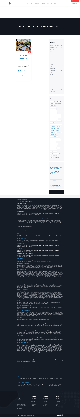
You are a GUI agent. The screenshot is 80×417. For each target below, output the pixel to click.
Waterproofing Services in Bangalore (25, 272)
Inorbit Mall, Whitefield (51, 236)
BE (56, 378)
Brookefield (20, 209)
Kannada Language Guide (54, 136)
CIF (50, 378)
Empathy (39, 385)
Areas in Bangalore (21, 203)
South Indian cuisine (53, 153)
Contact (55, 3)
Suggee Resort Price (38, 267)
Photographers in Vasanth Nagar (29, 333)
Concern (56, 384)
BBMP (36, 379)
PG (21, 379)
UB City (59, 379)
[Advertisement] (40, 12)
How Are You (37, 384)
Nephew (29, 385)
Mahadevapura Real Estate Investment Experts (27, 277)
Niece (58, 386)
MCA (28, 379)
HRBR (39, 379)
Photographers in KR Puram (41, 330)
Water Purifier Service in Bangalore (26, 340)
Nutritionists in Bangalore (27, 271)
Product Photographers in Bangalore (25, 275)
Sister (61, 386)
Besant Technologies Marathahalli (30, 267)
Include (52, 386)
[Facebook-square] (58, 415)
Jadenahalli (36, 207)
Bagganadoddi (19, 207)
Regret (62, 385)
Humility (54, 386)
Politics (51, 76)
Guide (51, 66)
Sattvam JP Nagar (56, 266)
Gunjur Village (50, 208)
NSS (17, 379)
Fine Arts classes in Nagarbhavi (37, 313)
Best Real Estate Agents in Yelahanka (26, 276)
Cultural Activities (53, 126)
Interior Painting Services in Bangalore (49, 271)
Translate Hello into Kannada (23, 266)
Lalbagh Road (60, 205)
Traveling (51, 89)
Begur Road (29, 222)
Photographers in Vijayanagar (39, 333)
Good (51, 384)
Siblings (20, 385)
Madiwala (53, 209)
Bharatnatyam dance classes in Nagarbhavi (52, 312)
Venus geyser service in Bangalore (50, 339)
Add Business (43, 3)
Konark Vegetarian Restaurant (48, 266)
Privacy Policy (32, 415)
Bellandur (49, 209)
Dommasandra (44, 207)
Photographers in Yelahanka (57, 333)
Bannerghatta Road (24, 205)
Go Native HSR (22, 267)
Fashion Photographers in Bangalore (26, 274)
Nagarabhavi (57, 209)
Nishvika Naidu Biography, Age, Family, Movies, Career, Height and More (55, 181)
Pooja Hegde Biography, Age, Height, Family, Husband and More (56, 168)
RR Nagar (19, 222)
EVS (45, 378)
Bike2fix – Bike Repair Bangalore (27, 201)
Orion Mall (18, 235)
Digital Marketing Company (27, 307)
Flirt (34, 386)
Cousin (53, 384)
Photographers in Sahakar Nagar (35, 332)
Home (27, 3)
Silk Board (47, 319)
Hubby (32, 386)
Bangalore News (52, 49)
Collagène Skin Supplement (24, 287)
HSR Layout (60, 208)
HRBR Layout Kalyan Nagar (32, 266)
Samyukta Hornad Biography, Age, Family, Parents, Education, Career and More (55, 177)
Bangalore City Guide (53, 47)
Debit (19, 384)
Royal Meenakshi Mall (24, 236)
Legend (48, 385)
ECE (43, 378)
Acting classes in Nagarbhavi (21, 312)
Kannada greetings (53, 134)
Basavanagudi (19, 205)
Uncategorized (52, 91)
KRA (37, 378)
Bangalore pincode (53, 107)
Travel (57, 155)
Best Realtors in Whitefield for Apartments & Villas (39, 276)
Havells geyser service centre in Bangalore (35, 338)
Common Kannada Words (39, 386)
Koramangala (32, 206)
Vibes (57, 385)
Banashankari (24, 220)
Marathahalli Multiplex (40, 266)
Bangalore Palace (19, 265)
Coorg (60, 124)
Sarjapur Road (28, 220)
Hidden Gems (52, 130)
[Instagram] (62, 415)
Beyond (23, 386)
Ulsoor (43, 221)
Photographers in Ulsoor (20, 333)
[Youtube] (60, 415)
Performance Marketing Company (48, 307)
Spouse (20, 386)
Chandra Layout (25, 226)
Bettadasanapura (59, 207)
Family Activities (59, 126)
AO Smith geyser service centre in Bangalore (32, 337)
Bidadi (23, 207)
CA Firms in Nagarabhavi (52, 272)
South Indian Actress (53, 151)
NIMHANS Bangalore (57, 265)
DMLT (41, 378)
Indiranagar (42, 213)
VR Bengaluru (51, 235)
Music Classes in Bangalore (56, 313)
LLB (32, 379)
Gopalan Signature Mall (57, 235)
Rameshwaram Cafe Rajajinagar (47, 267)
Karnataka (52, 138)
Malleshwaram (45, 205)
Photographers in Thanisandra (55, 332)
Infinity (49, 386)
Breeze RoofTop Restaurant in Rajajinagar (22, 68)
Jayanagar (38, 205)
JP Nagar (34, 213)
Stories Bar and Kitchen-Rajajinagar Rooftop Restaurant (23, 77)
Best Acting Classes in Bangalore (41, 312)
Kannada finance (59, 132)
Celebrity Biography (53, 120)
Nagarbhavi (54, 222)
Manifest (32, 385)
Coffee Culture (53, 122)
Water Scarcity (57, 157)
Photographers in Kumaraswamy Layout (52, 330)
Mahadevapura (45, 208)
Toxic (17, 386)
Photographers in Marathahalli (25, 331)
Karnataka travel (57, 138)
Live (47, 386)
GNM (17, 378)
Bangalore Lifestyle (53, 105)
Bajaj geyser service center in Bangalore (46, 337)
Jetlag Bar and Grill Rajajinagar (22, 75)
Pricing (48, 3)
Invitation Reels (19, 201)
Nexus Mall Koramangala (44, 235)
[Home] (9, 3)
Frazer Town (18, 206)
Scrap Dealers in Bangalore (52, 273)
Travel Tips (52, 157)
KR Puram (39, 222)
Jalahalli (56, 221)
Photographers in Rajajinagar (52, 331)
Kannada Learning (53, 70)
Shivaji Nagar (33, 208)
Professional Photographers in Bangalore (38, 275)
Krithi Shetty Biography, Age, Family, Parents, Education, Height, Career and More (56, 172)
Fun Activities (52, 64)
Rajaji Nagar (26, 221)
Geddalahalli (40, 207)
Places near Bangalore (53, 74)
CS (39, 378)
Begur (26, 222)
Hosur (49, 205)
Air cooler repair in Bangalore (21, 337)
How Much (42, 385)
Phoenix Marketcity (23, 235)
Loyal (25, 386)
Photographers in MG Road (35, 331)
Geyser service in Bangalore (24, 338)
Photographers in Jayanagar (23, 330)
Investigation (57, 130)
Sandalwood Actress (53, 149)
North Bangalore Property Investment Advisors (41, 277)
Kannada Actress (52, 68)
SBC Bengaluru (31, 265)
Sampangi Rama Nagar (27, 208)
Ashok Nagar (37, 208)
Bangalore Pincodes (25, 265)
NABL (26, 378)
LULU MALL (57, 236)
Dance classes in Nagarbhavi (28, 313)
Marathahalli (28, 206)
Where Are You (28, 386)
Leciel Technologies (26, 415)
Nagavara (37, 209)
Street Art (59, 153)
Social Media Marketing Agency (58, 307)
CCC (54, 378)
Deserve (47, 384)
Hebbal (29, 209)
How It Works (37, 3)
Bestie (59, 385)
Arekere (59, 221)
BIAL (41, 379)
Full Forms (57, 128)
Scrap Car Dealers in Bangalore (43, 273)
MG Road (51, 205)
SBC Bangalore (55, 379)
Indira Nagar (30, 205)
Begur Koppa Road (34, 222)
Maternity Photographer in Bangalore (37, 274)
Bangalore (52, 103)
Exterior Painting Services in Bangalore (37, 271)
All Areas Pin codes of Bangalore (55, 45)
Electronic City (34, 205)
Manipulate (36, 385)
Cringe (53, 385)
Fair (49, 384)
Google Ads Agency (34, 307)
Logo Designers (40, 307)
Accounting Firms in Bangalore (36, 272)
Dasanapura (18, 208)
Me (56, 386)
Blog (51, 3)
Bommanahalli (53, 221)
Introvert (44, 384)
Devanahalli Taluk (31, 207)
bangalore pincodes (53, 109)
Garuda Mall (38, 235)
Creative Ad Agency (20, 307)
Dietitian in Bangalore (20, 271)
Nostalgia (26, 385)
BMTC (46, 379)
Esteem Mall (18, 236)
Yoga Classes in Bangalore (28, 314)
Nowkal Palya (52, 206)
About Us (31, 3)
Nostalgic (23, 385)
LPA (58, 378)
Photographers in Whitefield (48, 333)
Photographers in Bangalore (48, 274)
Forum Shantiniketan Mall (32, 236)
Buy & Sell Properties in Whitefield (52, 276)
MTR (43, 379)
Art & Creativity (53, 101)
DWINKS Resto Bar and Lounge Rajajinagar (22, 71)
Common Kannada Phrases (54, 124)
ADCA (48, 378)
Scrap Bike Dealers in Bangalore (33, 273)
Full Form (51, 62)
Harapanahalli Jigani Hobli (42, 206)
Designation (32, 384)
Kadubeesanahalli (55, 208)
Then (61, 384)
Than (17, 385)
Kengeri (41, 205)
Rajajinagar (55, 205)
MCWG (24, 378)
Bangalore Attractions (58, 103)
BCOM (26, 379)
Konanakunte (54, 207)
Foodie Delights (53, 128)
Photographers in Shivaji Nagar (45, 332)
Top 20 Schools (20, 211)
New (51, 72)
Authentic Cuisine (58, 101)
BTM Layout (46, 209)
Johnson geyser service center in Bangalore (48, 338)
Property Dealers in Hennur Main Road (54, 277)
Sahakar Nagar (30, 226)
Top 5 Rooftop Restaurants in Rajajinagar (23, 57)
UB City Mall (28, 235)
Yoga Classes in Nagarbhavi (36, 314)
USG (35, 378)
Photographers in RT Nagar (26, 332)
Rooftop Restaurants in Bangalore (25, 253)
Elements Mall (38, 236)
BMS (23, 379)
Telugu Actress (53, 155)
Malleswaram (30, 221)
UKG (33, 378)
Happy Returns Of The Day (26, 384)
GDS (52, 378)
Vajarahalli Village (58, 206)
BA (61, 378)
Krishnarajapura (33, 209)
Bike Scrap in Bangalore (24, 273)
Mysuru (22, 208)
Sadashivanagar (23, 206)
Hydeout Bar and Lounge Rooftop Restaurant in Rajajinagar (22, 73)
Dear (50, 385)
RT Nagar (23, 222)
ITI (34, 379)
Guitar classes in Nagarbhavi (47, 313)
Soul (55, 385)
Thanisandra (58, 222)
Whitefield (36, 206)
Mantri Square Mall (33, 235)
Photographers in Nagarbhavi (43, 331)
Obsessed (40, 384)
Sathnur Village (49, 207)
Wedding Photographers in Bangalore (50, 275)
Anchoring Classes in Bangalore (30, 312)
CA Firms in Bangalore (44, 272)
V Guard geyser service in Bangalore (39, 339)
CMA (30, 379)
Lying (45, 385)
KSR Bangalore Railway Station (38, 265)
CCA (31, 378)
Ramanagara (26, 207)
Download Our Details (56, 192)
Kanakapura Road (49, 222)
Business (51, 51)
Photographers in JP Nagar (32, 330)
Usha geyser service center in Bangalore (27, 339)
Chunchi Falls (59, 120)
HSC (60, 378)
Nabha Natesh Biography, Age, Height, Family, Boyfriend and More (55, 186)
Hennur (41, 208)
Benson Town (20, 226)
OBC (19, 379)
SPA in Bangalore (52, 87)
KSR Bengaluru (50, 379)
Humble (45, 386)
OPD (28, 378)
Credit (21, 384)
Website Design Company (20, 308)
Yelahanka (48, 206)
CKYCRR (20, 378)
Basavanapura (41, 209)
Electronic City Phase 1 (42, 220)
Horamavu (37, 214)
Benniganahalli (25, 209)
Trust (59, 384)
